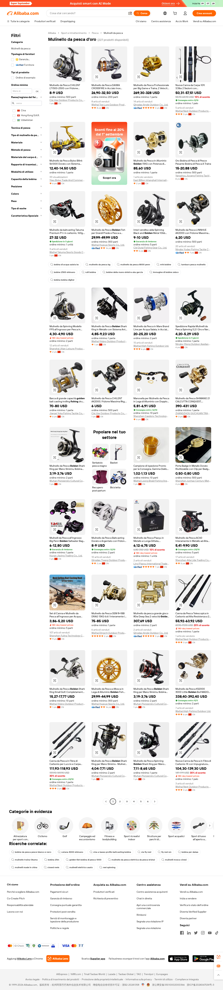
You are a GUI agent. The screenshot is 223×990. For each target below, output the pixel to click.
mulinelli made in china (26, 867)
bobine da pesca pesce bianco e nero (33, 852)
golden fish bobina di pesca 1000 (85, 860)
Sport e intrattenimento (74, 33)
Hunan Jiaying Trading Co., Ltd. (65, 555)
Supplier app (97, 958)
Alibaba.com (157, 958)
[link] (218, 956)
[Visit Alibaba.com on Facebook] (182, 933)
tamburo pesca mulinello (193, 264)
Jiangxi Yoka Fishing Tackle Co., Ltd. (67, 413)
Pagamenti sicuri (59, 891)
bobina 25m (53, 860)
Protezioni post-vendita (62, 911)
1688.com (75, 974)
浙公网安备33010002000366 (168, 984)
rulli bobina (90, 272)
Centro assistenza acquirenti (152, 891)
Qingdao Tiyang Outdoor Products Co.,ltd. (109, 560)
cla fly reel (146, 852)
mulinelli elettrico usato (81, 867)
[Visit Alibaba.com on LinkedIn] (189, 933)
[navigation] (26, 417)
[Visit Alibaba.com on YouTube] (210, 933)
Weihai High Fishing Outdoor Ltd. (151, 345)
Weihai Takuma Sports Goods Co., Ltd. (67, 252)
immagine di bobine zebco (166, 272)
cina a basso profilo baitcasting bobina (112, 852)
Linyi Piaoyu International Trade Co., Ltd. (151, 563)
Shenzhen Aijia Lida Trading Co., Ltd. (193, 560)
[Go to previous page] (106, 801)
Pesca (95, 33)
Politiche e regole (59, 928)
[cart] (175, 13)
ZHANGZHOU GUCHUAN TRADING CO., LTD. (193, 413)
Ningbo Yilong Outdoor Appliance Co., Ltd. (193, 344)
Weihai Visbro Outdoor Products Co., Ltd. (109, 341)
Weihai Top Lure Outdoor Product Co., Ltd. (109, 104)
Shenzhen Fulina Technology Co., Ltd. (67, 635)
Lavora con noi (15, 911)
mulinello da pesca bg (99, 264)
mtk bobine (165, 264)
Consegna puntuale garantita (66, 905)
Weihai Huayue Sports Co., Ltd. (108, 244)
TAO (138, 974)
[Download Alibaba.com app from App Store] (178, 958)
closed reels (53, 867)
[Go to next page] (155, 801)
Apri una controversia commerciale (148, 907)
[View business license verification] (143, 985)
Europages (162, 974)
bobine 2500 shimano (64, 272)
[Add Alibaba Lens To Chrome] (58, 958)
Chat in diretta (144, 898)
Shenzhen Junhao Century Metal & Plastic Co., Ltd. (193, 480)
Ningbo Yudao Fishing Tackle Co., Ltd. (193, 249)
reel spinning (109, 867)
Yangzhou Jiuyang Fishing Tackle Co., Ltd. (193, 175)
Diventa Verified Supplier (193, 911)
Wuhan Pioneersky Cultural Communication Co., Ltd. (67, 480)
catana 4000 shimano (72, 852)
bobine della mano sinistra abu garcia (124, 272)
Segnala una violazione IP (150, 921)
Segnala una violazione (149, 928)
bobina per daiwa (190, 852)
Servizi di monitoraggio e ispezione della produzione (64, 920)
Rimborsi (141, 914)
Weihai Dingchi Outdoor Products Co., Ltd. (109, 632)
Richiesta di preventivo (105, 898)
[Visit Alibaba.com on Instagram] (203, 933)
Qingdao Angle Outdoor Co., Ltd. (150, 104)
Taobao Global (125, 974)
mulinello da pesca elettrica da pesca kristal (133, 860)
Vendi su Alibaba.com (191, 891)
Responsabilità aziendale (20, 905)
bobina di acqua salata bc (66, 264)
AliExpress (61, 974)
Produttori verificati (103, 891)
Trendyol (148, 974)
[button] (130, 13)
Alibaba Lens (24, 958)
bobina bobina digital (64, 280)
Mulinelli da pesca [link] (113, 33)
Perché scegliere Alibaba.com (23, 891)
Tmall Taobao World (94, 974)
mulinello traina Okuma (26, 860)
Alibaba (52, 33)
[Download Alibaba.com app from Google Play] (204, 958)
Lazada (111, 974)
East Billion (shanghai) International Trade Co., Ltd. (151, 180)
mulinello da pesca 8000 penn (135, 264)
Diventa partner (188, 918)
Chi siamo (12, 884)
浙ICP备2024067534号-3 (200, 984)
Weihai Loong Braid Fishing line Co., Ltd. (151, 480)
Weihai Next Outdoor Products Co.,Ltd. (193, 111)
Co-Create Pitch (16, 898)
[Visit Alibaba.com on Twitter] (196, 933)
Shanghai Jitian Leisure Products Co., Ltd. (67, 348)
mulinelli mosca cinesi (176, 860)
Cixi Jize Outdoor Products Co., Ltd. (67, 100)
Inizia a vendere (188, 898)
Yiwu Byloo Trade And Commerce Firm (67, 180)
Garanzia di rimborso (61, 898)
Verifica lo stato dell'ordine (194, 905)
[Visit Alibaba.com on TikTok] (217, 933)
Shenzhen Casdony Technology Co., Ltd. (151, 416)
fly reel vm (166, 852)
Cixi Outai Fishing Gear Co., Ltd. (150, 247)
